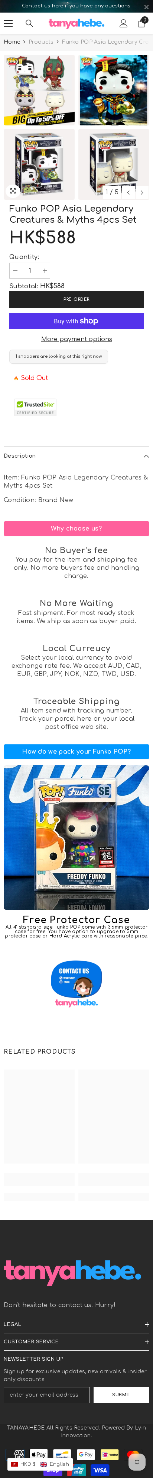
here (57, 6)
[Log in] (124, 23)
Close (146, 7)
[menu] (8, 23)
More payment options (76, 339)
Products (41, 42)
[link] (76, 528)
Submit (121, 1395)
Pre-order (76, 299)
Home (12, 42)
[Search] (29, 23)
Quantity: (24, 257)
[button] (128, 192)
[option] (76, 6)
